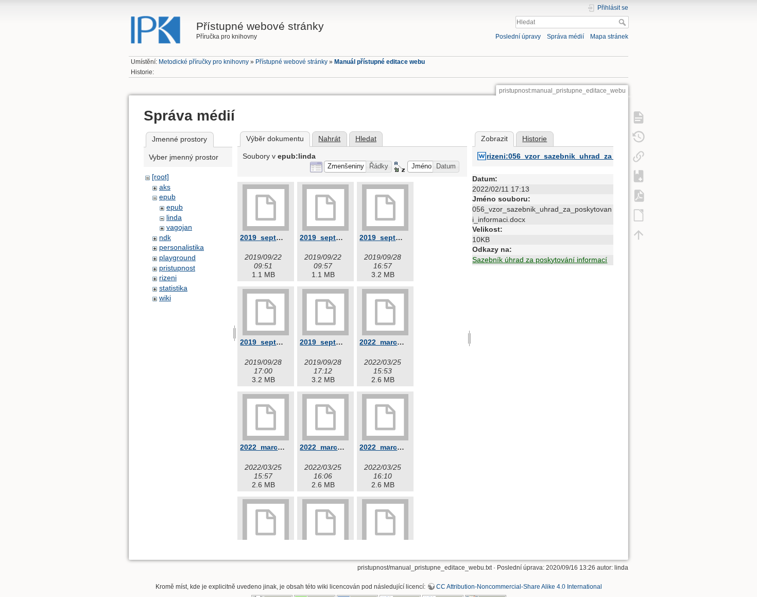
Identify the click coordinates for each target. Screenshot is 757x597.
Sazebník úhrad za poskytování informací (539, 259)
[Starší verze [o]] (638, 136)
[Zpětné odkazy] (638, 156)
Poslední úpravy (518, 36)
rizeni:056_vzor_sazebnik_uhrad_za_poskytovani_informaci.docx (601, 156)
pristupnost (177, 268)
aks (164, 187)
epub (167, 197)
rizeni (168, 278)
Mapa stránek (609, 36)
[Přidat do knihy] (638, 175)
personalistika (181, 247)
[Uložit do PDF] (638, 195)
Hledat (623, 22)
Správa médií (565, 36)
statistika (173, 288)
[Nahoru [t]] (638, 234)
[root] (160, 177)
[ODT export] (638, 215)
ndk (165, 237)
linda (174, 217)
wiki (165, 298)
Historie (534, 138)
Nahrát (329, 138)
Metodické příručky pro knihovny (204, 61)
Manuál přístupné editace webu (379, 61)
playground (177, 257)
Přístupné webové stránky (291, 61)
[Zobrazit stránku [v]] (638, 117)
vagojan (179, 227)
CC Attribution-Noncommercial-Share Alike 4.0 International (519, 586)
